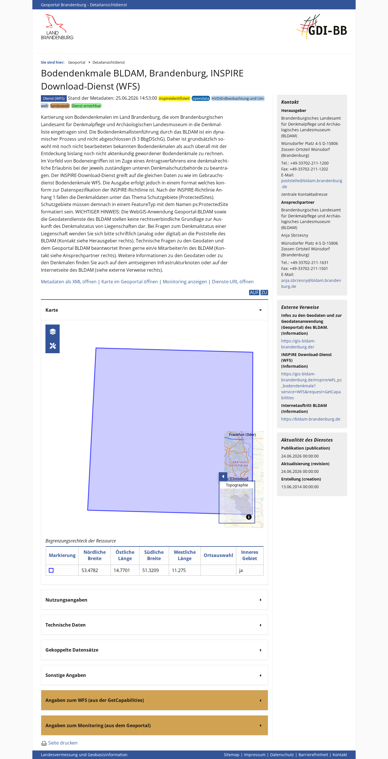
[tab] (154, 310)
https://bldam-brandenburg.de (310, 419)
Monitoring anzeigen (185, 281)
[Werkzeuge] (52, 346)
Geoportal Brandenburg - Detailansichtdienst (84, 4)
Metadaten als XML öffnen (69, 281)
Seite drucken (62, 743)
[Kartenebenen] (52, 332)
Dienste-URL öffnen (233, 281)
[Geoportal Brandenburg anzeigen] (321, 26)
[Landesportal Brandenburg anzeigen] (57, 26)
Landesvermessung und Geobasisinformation (84, 754)
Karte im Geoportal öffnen (129, 281)
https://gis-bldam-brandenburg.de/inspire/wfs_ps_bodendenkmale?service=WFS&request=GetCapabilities (311, 385)
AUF (254, 292)
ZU (264, 292)
